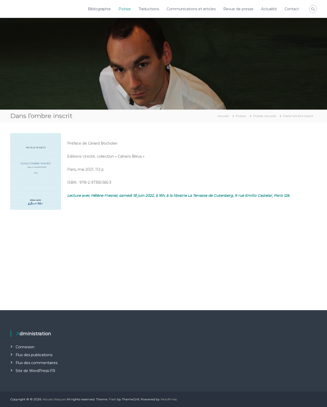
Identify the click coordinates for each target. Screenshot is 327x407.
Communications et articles (191, 9)
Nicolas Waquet (54, 399)
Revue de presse (238, 9)
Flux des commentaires (36, 363)
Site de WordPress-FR (35, 370)
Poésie (125, 9)
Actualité (269, 9)
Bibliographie (99, 9)
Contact (292, 9)
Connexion (25, 347)
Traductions (148, 9)
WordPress (168, 399)
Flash (112, 399)
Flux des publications (34, 355)
